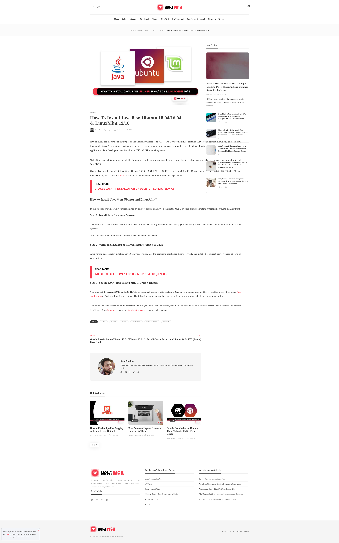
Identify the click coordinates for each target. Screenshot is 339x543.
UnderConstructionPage (153, 479)
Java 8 (121, 175)
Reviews (221, 19)
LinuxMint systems (136, 310)
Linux (154, 19)
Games (133, 19)
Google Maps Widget (152, 489)
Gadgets (124, 19)
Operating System (142, 30)
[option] (107, 419)
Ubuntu (161, 30)
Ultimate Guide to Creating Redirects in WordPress (217, 499)
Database (93, 112)
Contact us (228, 532)
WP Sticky (149, 504)
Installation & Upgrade (196, 19)
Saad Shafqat (99, 130)
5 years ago (107, 130)
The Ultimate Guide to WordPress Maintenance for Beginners (221, 494)
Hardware (212, 19)
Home (116, 19)
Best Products (177, 19)
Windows (144, 19)
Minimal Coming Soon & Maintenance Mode (161, 494)
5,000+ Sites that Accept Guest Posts (212, 479)
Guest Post (243, 532)
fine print (8, 534)
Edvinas (130, 435)
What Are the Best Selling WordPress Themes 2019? (217, 489)
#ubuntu (166, 321)
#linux (124, 321)
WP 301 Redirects (151, 499)
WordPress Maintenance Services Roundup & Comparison (220, 484)
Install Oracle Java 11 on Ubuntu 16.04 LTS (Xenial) (131, 274)
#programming (151, 321)
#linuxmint (136, 321)
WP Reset (148, 484)
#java (103, 321)
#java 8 (113, 321)
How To (164, 19)
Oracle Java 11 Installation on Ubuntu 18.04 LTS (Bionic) (134, 188)
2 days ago (215, 94)
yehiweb (209, 94)
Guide (96, 420)
